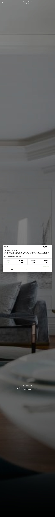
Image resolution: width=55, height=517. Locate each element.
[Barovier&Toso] (27, 2)
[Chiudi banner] (50, 246)
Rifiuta (12, 269)
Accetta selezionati (27, 269)
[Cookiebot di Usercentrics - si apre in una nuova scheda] (43, 247)
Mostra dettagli (46, 266)
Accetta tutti (43, 269)
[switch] (21, 262)
